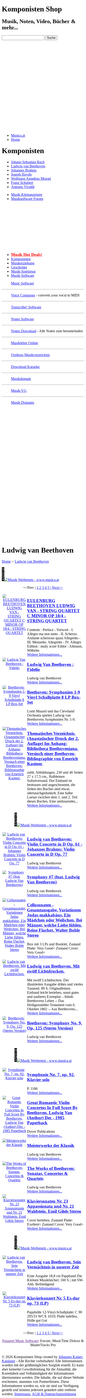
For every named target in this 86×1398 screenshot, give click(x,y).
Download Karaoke (25, 367)
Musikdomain (21, 379)
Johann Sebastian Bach (27, 162)
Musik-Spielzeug (23, 271)
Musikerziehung (22, 263)
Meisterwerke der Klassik (50, 1145)
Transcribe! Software (26, 307)
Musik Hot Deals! (26, 254)
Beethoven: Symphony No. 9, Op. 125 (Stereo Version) (54, 1025)
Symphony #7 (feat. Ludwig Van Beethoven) (53, 879)
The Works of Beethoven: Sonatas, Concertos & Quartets (51, 1173)
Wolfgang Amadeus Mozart (31, 178)
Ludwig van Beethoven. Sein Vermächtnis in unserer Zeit (54, 1264)
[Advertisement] (43, 87)
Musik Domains (22, 402)
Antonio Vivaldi (22, 187)
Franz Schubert (22, 183)
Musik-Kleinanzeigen (26, 195)
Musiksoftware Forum (27, 199)
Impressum (22, 1394)
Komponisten (21, 259)
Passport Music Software (20, 1341)
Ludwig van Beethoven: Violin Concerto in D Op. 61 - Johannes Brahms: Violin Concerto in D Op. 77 (54, 847)
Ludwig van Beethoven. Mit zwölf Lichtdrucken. (53, 969)
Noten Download (23, 331)
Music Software (22, 283)
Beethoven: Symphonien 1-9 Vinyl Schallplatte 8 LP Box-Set (53, 697)
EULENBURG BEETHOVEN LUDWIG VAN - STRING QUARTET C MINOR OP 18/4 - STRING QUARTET (53, 610)
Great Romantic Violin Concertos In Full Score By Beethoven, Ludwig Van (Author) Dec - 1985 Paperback (52, 1112)
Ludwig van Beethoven (28, 166)
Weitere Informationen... (44, 654)
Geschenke (19, 267)
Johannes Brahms (23, 170)
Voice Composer (23, 295)
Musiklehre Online (24, 343)
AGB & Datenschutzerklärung (54, 1394)
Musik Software (22, 275)
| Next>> (56, 588)
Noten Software (22, 319)
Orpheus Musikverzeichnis (30, 355)
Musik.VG (19, 391)
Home (6, 561)
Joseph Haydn (21, 174)
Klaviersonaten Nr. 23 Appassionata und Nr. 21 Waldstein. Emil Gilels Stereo (54, 1206)
